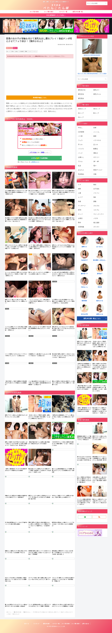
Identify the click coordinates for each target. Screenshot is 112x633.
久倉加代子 (84, 260)
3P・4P (96, 161)
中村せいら (84, 287)
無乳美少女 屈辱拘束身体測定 (92, 55)
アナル (80, 161)
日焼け (16, 51)
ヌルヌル (96, 205)
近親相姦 (81, 227)
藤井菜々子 (84, 273)
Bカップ (96, 113)
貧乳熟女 (81, 98)
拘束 (79, 201)
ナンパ (80, 214)
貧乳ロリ (15, 48)
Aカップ (8, 51)
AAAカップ (82, 109)
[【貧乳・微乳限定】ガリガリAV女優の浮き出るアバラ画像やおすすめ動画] (91, 26)
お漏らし (81, 157)
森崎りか (84, 246)
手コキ (80, 144)
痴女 (94, 184)
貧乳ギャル (97, 94)
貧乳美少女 (82, 90)
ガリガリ (96, 227)
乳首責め (81, 174)
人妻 (79, 193)
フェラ (29, 51)
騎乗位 (95, 149)
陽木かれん (9, 48)
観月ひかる (99, 300)
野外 (13, 51)
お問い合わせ (85, 623)
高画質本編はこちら (39, 97)
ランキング (36, 623)
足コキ (95, 144)
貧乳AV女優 (46, 623)
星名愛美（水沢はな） (100, 260)
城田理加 (84, 300)
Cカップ (81, 117)
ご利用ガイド (35, 162)
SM (94, 197)
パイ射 (80, 136)
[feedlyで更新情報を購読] (85, 517)
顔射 (94, 127)
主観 (94, 174)
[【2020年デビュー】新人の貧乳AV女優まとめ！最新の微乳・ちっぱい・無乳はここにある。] (56, 26)
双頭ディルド (97, 170)
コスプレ (96, 210)
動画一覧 (26, 623)
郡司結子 (99, 273)
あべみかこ (99, 246)
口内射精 (22, 51)
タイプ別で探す (66, 623)
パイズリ (81, 149)
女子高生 (96, 189)
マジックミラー (98, 214)
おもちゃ (81, 170)
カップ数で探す (76, 623)
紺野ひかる (99, 314)
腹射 (94, 136)
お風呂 (80, 218)
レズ (79, 184)
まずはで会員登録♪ (39, 158)
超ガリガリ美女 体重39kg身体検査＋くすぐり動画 (92, 73)
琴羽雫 (100, 287)
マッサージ (82, 205)
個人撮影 (96, 222)
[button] (105, 3)
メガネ (95, 218)
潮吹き (95, 153)
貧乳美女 (81, 94)
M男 (79, 189)
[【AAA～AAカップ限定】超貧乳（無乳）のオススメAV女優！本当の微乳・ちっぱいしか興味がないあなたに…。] (20, 26)
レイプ (80, 197)
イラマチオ (97, 140)
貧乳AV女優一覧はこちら (92, 318)
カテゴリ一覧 (56, 623)
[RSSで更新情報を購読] (99, 517)
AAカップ (96, 109)
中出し (80, 127)
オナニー (96, 157)
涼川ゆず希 (84, 314)
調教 (26, 51)
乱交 (79, 166)
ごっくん (96, 132)
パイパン (35, 51)
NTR (79, 210)
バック (80, 153)
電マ (94, 166)
